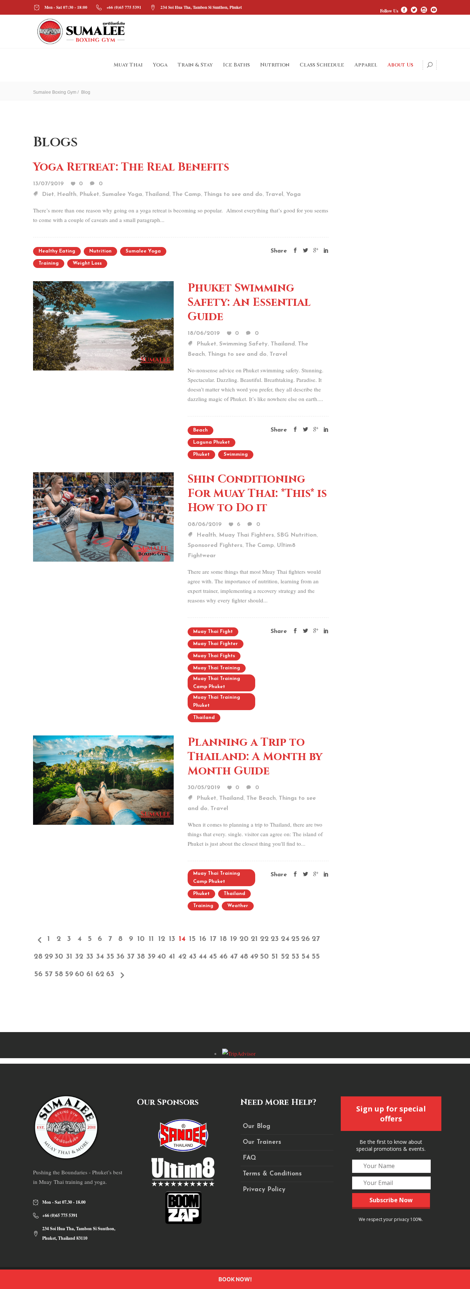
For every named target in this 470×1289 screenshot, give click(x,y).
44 (203, 956)
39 (151, 956)
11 (151, 939)
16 (202, 939)
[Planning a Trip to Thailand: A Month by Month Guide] (103, 779)
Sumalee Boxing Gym (54, 92)
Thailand (157, 194)
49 (254, 956)
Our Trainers (262, 1142)
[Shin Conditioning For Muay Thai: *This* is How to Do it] (103, 516)
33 (89, 956)
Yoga (293, 194)
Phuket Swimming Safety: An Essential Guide (249, 302)
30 (59, 956)
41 (172, 956)
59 (69, 974)
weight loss (87, 263)
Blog (85, 92)
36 (120, 956)
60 (79, 974)
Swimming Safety (243, 344)
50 (264, 956)
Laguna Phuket (211, 442)
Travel (274, 194)
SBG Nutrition (297, 535)
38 (141, 956)
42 (182, 956)
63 (110, 974)
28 (38, 956)
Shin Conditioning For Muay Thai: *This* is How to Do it (257, 493)
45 (213, 956)
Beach (200, 430)
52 (285, 956)
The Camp (186, 194)
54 (305, 956)
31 (69, 956)
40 (161, 956)
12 (161, 939)
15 (192, 939)
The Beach (261, 798)
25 (295, 939)
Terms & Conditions (272, 1174)
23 (275, 939)
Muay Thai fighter (215, 643)
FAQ (249, 1158)
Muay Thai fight (213, 631)
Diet (48, 194)
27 (316, 939)
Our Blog (256, 1126)
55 (316, 956)
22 (264, 939)
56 (38, 974)
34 (100, 956)
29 (48, 956)
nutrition (100, 251)
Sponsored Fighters (215, 545)
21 (254, 939)
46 (223, 956)
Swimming (236, 454)
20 (243, 939)
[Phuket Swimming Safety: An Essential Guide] (103, 325)
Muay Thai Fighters (246, 535)
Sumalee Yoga (122, 194)
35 (110, 956)
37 (130, 956)
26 (305, 939)
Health (66, 194)
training (49, 263)
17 (213, 939)
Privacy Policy (264, 1189)
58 (59, 974)
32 (79, 956)
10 (141, 939)
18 (223, 939)
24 (285, 939)
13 (172, 939)
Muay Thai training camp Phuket (216, 682)
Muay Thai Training (216, 668)
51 (274, 956)
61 (89, 974)
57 (49, 974)
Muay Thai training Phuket (216, 701)
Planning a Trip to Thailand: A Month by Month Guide (255, 756)
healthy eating (57, 251)
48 (244, 956)
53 (295, 956)
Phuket (89, 194)
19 (233, 939)
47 (234, 956)
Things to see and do (233, 194)
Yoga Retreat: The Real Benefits (131, 167)
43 (192, 956)
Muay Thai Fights (214, 656)
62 (99, 974)
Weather (237, 905)
